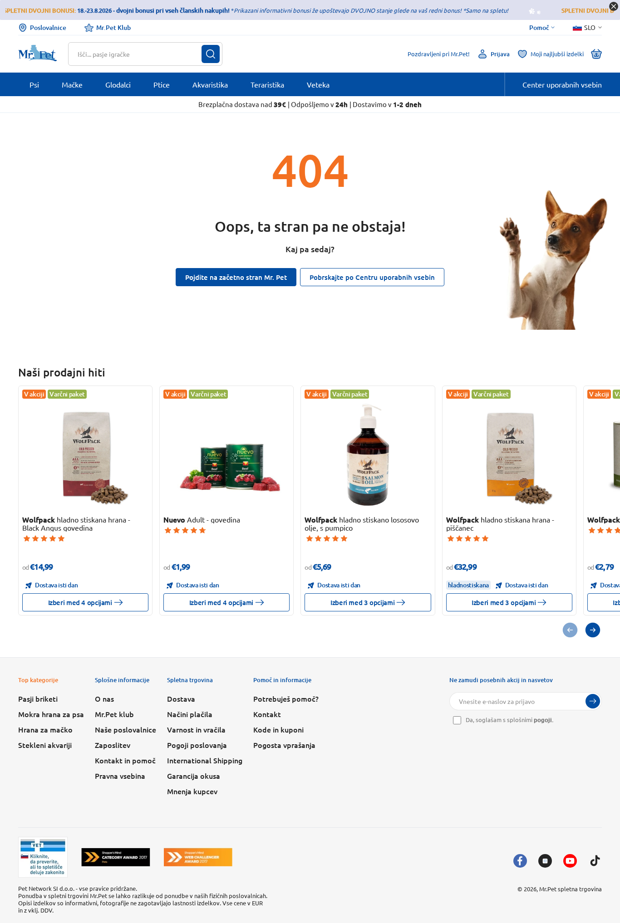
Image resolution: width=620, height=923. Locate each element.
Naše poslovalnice (125, 729)
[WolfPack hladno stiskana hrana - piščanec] (509, 455)
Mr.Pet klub (114, 714)
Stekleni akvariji (45, 745)
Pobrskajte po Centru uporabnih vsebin (372, 277)
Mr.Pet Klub (113, 27)
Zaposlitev (112, 745)
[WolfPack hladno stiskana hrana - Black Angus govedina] (85, 455)
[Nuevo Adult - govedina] (227, 455)
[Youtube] (570, 861)
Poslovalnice (48, 27)
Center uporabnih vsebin (562, 84)
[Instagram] (545, 861)
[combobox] (140, 54)
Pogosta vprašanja (284, 745)
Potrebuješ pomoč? (286, 698)
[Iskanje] (211, 54)
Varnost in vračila (196, 729)
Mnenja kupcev (192, 791)
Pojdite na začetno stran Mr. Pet (236, 277)
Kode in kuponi (278, 729)
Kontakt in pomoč (125, 760)
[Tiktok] (595, 861)
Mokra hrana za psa (51, 714)
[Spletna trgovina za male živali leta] (115, 857)
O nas (104, 698)
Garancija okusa (193, 776)
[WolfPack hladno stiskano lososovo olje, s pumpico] (368, 455)
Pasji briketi (38, 698)
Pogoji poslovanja (197, 745)
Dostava (181, 698)
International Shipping (204, 760)
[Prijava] (593, 701)
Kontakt (267, 714)
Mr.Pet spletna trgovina (570, 889)
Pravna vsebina (120, 776)
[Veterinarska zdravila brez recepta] (43, 857)
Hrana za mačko (45, 729)
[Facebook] (520, 861)
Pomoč (539, 28)
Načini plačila (189, 714)
